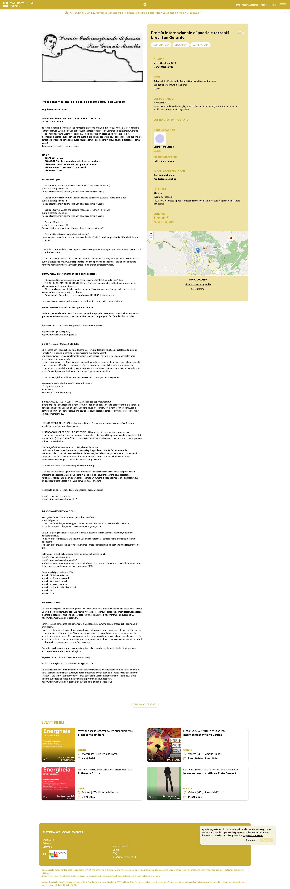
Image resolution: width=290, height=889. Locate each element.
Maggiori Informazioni (253, 835)
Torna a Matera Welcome (246, 5)
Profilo (157, 150)
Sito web (158, 193)
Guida (116, 849)
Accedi (264, 5)
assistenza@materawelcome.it (203, 882)
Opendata (48, 839)
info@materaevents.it (124, 857)
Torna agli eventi (145, 704)
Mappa (157, 88)
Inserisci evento (121, 846)
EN (274, 5)
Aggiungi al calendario (164, 222)
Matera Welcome (22, 4)
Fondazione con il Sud (165, 179)
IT (271, 5)
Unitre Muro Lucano (164, 161)
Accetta (266, 840)
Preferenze (251, 840)
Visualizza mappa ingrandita (198, 284)
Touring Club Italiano (164, 175)
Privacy (47, 843)
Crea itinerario (198, 289)
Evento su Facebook (163, 197)
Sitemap (47, 847)
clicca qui (162, 882)
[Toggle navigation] (283, 5)
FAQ (115, 853)
